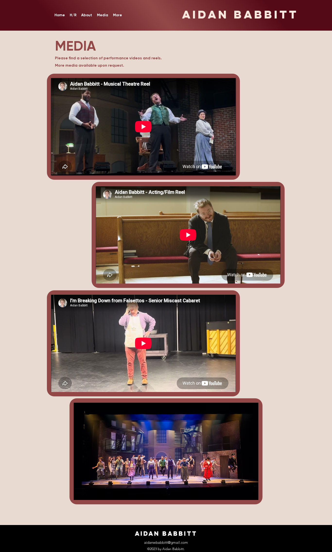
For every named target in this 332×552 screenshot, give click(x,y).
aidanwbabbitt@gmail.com (166, 542)
